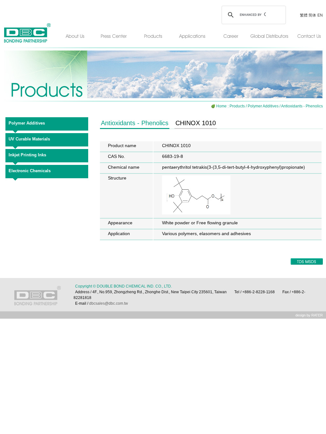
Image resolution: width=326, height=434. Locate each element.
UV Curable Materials (29, 139)
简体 (312, 15)
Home (221, 106)
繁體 (304, 15)
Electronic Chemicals (30, 170)
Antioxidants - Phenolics (302, 106)
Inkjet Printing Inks (27, 155)
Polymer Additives (263, 106)
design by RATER (309, 315)
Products (237, 106)
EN (320, 15)
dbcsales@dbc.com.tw (108, 303)
